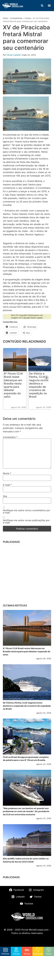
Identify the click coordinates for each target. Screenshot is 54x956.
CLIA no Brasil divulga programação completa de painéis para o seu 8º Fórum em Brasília (26, 758)
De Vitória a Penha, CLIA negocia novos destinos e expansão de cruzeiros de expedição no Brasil (38, 385)
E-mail (7, 485)
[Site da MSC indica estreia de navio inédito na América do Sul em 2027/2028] (27, 840)
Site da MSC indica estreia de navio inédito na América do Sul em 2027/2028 (26, 860)
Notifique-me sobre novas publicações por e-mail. (26, 521)
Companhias (16, 18)
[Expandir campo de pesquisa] (42, 6)
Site (5, 496)
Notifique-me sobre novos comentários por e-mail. (26, 511)
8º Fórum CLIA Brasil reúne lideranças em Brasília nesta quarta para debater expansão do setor (13, 385)
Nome (7, 473)
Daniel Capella (14, 55)
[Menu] (49, 5)
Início (5, 18)
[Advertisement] (27, 573)
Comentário (10, 437)
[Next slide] (46, 377)
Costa (28, 18)
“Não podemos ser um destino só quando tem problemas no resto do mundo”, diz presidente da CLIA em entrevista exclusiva (26, 811)
